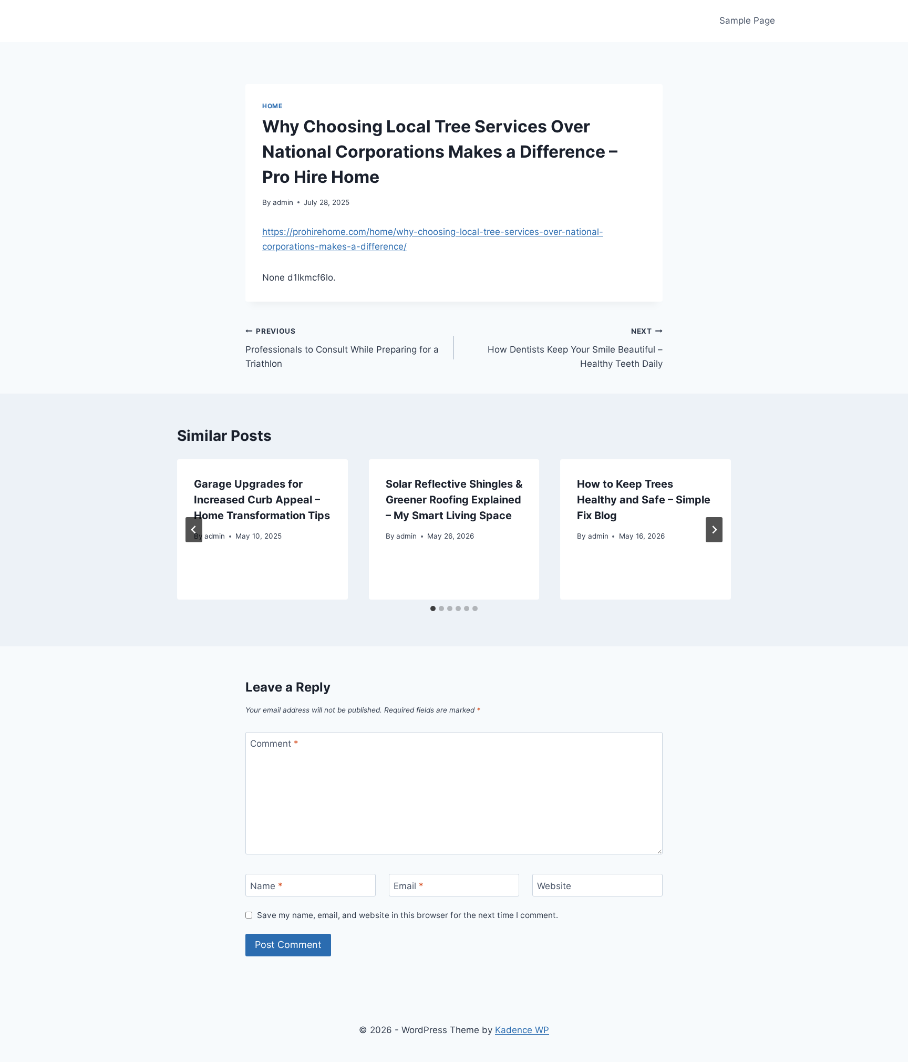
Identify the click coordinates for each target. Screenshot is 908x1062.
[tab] (433, 608)
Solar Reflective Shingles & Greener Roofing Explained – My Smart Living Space (454, 500)
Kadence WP (522, 1030)
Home (272, 106)
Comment (274, 743)
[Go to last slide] (193, 529)
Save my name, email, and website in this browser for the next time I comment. (407, 915)
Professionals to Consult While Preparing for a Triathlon (342, 348)
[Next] (714, 529)
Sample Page (747, 20)
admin (283, 202)
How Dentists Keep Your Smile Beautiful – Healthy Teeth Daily (575, 348)
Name (266, 885)
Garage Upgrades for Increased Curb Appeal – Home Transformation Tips (262, 500)
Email (409, 885)
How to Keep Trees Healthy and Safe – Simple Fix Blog (643, 500)
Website (554, 885)
